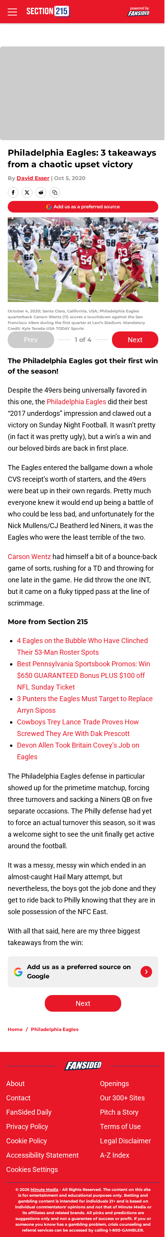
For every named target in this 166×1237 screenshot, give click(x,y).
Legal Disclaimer (125, 1141)
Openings (114, 1083)
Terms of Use (120, 1126)
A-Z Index (114, 1155)
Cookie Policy (26, 1141)
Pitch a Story (119, 1112)
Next (135, 340)
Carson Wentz (29, 556)
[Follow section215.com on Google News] (146, 972)
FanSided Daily (29, 1112)
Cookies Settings (32, 1169)
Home (15, 1029)
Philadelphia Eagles (76, 402)
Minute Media (44, 1189)
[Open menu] (12, 11)
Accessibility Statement (42, 1155)
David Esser (33, 178)
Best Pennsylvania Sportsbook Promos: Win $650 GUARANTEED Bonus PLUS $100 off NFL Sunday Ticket (83, 675)
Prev (31, 340)
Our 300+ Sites (122, 1098)
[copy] (54, 192)
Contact (18, 1098)
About (15, 1083)
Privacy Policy (27, 1126)
